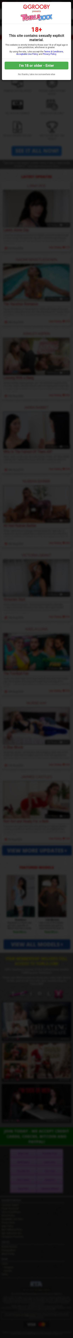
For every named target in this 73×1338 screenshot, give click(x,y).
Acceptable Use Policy (27, 54)
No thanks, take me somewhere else (36, 74)
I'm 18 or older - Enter (36, 65)
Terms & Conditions (53, 51)
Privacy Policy (49, 54)
